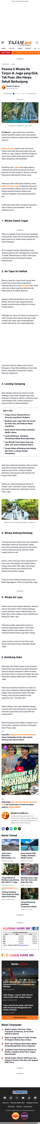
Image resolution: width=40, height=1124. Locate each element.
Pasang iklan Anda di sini (20, 1123)
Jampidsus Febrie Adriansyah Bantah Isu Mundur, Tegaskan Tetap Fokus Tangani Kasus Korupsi (20, 1052)
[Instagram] (11, 1098)
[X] (7, 828)
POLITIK (11, 48)
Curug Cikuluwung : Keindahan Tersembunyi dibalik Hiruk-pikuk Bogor (20, 437)
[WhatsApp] (15, 828)
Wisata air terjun (8, 149)
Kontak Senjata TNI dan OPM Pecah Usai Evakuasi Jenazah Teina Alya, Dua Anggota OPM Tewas (21, 1060)
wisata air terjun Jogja (10, 186)
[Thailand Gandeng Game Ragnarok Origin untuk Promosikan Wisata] (10, 888)
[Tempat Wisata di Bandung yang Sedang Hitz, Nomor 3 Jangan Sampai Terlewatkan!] (10, 869)
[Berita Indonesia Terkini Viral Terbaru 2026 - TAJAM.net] (20, 42)
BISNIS (20, 48)
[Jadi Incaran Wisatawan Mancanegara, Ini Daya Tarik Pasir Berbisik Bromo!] (10, 845)
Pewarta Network (29, 1110)
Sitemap (19, 1106)
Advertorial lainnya (20, 1017)
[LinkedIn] (35, 1098)
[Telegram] (11, 828)
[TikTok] (29, 1098)
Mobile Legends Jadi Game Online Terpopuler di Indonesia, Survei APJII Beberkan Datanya (19, 1031)
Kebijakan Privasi (32, 1103)
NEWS (4, 48)
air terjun (25, 286)
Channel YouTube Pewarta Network (23, 735)
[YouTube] (23, 1098)
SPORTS (28, 48)
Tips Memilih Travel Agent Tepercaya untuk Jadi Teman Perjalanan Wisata (19, 443)
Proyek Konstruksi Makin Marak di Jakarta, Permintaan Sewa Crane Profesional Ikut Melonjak (20, 984)
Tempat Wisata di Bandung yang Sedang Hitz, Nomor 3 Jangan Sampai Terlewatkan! (20, 451)
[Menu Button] (3, 43)
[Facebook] (3, 828)
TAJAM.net (14, 1110)
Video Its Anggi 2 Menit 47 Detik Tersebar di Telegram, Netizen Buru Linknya (21, 1039)
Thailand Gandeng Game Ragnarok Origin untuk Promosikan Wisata (10, 894)
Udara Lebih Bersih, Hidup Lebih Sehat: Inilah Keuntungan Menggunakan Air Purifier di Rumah (18, 1007)
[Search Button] (37, 43)
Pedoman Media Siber (17, 1103)
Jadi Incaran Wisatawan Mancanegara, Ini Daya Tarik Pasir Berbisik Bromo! (8, 855)
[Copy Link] (19, 828)
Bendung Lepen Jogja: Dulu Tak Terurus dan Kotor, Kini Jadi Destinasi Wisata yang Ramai (20, 423)
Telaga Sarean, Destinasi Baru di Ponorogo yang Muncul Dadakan (17, 416)
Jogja (16, 167)
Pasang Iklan (27, 1106)
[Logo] (20, 1092)
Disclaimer (11, 1106)
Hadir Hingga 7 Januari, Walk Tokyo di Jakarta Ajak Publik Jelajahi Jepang (17, 996)
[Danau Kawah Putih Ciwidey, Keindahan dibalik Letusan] (29, 845)
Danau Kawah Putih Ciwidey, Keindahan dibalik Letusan (20, 431)
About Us (6, 1103)
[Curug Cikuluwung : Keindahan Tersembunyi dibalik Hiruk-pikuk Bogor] (29, 894)
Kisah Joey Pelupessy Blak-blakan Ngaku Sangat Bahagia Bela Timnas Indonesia (21, 1045)
